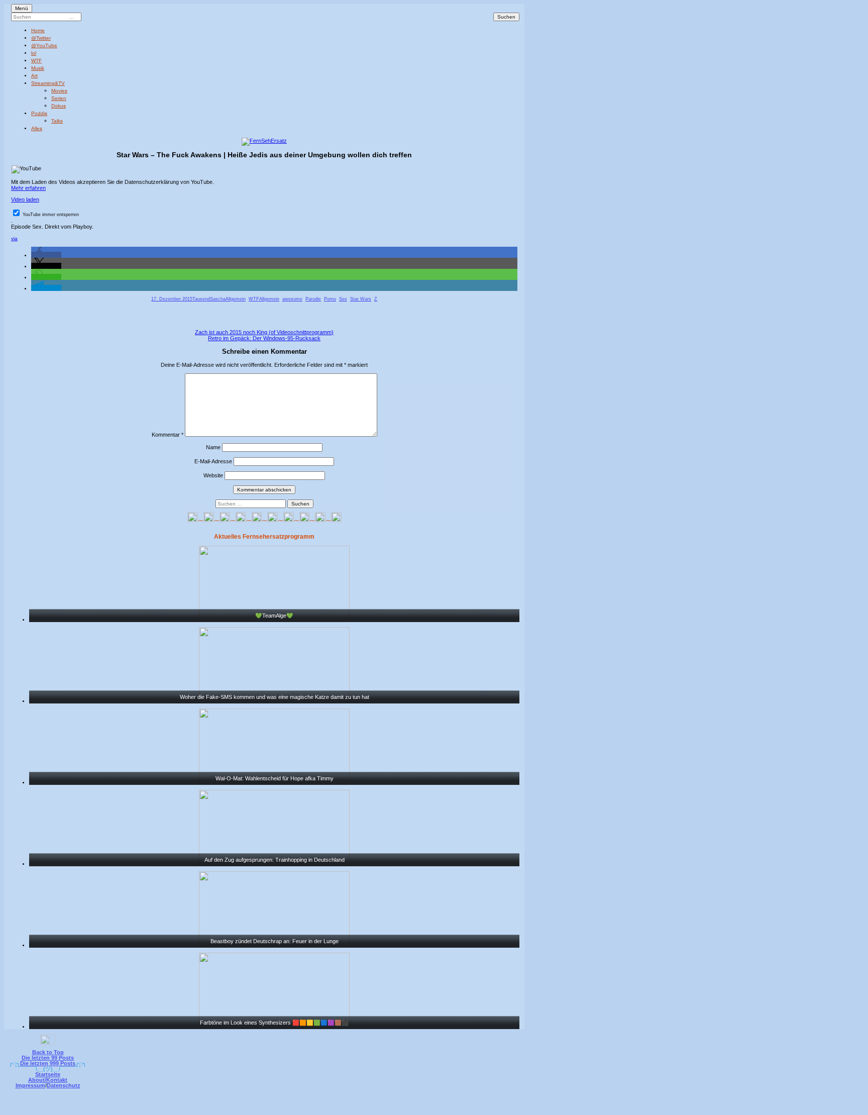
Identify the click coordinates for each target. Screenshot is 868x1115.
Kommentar (167, 435)
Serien (58, 98)
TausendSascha (209, 298)
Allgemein (236, 298)
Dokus (58, 106)
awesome (292, 298)
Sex (343, 298)
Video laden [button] (25, 199)
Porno (330, 298)
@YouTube (44, 45)
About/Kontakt (47, 1080)
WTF (36, 60)
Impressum (30, 1085)
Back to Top (48, 1052)
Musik (37, 68)
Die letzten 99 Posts (48, 1058)
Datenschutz (63, 1085)
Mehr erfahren (28, 188)
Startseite (47, 1074)
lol (33, 53)
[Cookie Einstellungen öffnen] (475, 1108)
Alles (36, 128)
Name (213, 447)
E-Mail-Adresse (213, 461)
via (14, 238)
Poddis (39, 113)
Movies (59, 90)
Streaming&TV (48, 83)
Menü (21, 8)
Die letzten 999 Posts (47, 1063)
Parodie (313, 298)
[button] (46, 255)
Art (34, 75)
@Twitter (41, 38)
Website (213, 475)
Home (38, 30)
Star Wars (360, 298)
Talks (57, 121)
